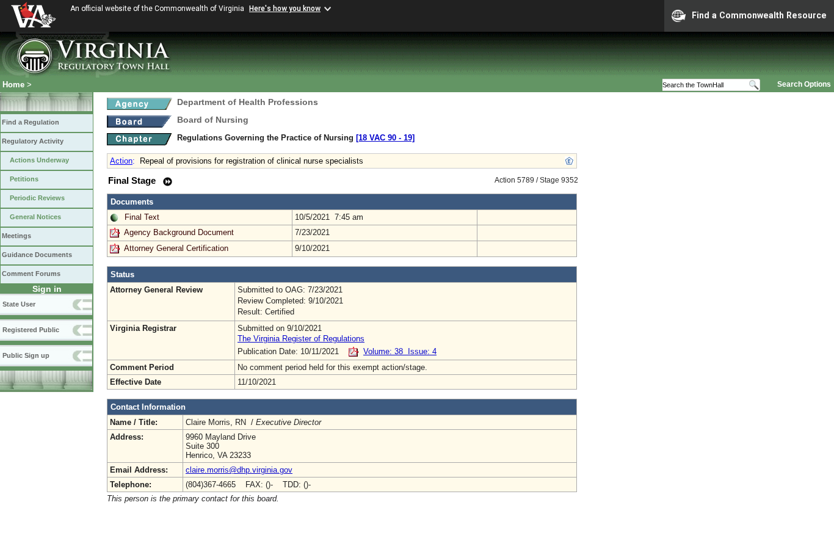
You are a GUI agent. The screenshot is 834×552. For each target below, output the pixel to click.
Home (13, 84)
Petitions (24, 179)
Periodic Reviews (37, 198)
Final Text (142, 217)
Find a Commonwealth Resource (759, 15)
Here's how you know (285, 8)
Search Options (804, 84)
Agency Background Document (179, 232)
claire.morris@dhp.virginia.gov (239, 469)
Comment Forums (31, 273)
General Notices (35, 216)
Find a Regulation (30, 122)
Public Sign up (25, 355)
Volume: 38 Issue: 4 (400, 351)
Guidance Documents (37, 254)
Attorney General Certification (176, 248)
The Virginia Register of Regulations (301, 338)
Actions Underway (39, 160)
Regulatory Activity (32, 141)
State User (18, 304)
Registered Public (30, 329)
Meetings (16, 235)
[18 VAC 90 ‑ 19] (385, 137)
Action (121, 160)
